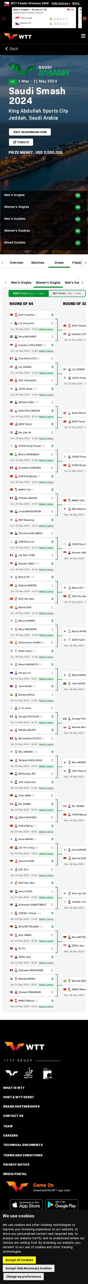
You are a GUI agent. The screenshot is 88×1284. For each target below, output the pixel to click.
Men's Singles (21, 282)
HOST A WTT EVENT (18, 1097)
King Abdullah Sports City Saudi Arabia (38, 114)
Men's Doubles (75, 282)
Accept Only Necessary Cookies (29, 1268)
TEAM (8, 1126)
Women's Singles (48, 282)
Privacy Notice (16, 1164)
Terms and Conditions (23, 1155)
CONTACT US (13, 1116)
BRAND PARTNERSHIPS (21, 1106)
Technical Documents (23, 1145)
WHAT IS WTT (14, 1088)
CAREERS (10, 1135)
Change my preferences (23, 1276)
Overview (16, 263)
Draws (59, 263)
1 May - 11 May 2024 (37, 81)
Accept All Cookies (19, 1260)
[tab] (16, 263)
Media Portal (15, 1174)
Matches (37, 263)
